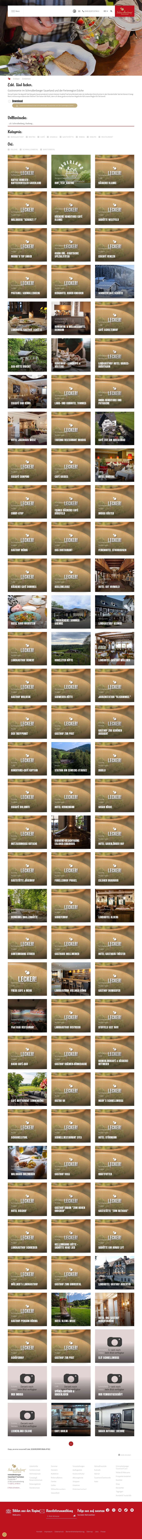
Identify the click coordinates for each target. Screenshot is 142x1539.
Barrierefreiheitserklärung (75, 1531)
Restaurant (107, 137)
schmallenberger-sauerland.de (9, 78)
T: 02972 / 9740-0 (14, 1483)
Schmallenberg (30, 149)
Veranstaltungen (79, 1466)
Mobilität (119, 1480)
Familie (53, 1481)
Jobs (96, 1531)
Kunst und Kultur (78, 1474)
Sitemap (90, 1531)
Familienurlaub (34, 1470)
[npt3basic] (125, 11)
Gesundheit (55, 1493)
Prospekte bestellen (123, 1476)
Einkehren (76, 1485)
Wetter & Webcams (123, 1472)
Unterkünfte (33, 1466)
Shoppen (76, 1481)
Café (42, 137)
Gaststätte (68, 137)
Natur (96, 1481)
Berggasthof (17, 137)
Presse (103, 1531)
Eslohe (14, 149)
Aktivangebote (78, 1477)
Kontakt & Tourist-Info (123, 1495)
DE (105, 11)
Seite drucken (125, 1455)
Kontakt (39, 1531)
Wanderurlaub (34, 1488)
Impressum (48, 1531)
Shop (118, 1484)
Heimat (97, 1474)
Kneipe (93, 137)
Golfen (53, 1485)
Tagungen (119, 1491)
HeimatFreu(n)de (100, 1466)
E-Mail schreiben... (14, 1487)
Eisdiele (53, 137)
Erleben (16, 78)
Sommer (54, 1466)
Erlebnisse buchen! (79, 1489)
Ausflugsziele (77, 1470)
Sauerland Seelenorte (102, 1477)
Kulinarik (97, 1470)
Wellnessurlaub (34, 1474)
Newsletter (120, 1488)
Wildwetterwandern (58, 1489)
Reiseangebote (35, 1484)
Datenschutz (59, 1531)
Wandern (54, 1470)
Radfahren (55, 1474)
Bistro (32, 137)
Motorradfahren (56, 1477)
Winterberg (49, 149)
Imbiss (82, 137)
